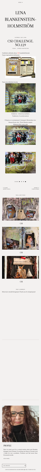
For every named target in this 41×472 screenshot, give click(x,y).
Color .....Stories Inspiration (20, 48)
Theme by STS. (32, 469)
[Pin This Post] (23, 181)
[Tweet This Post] (19, 181)
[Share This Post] (21, 181)
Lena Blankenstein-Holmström (20, 19)
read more (7, 458)
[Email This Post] (25, 181)
